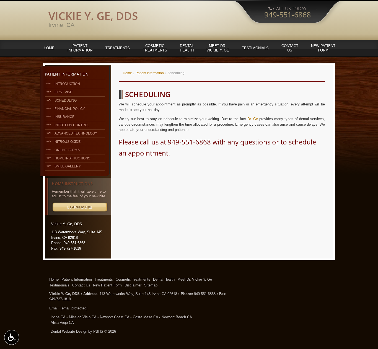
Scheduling (66, 100)
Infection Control (72, 125)
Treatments (117, 48)
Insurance (64, 116)
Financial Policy (70, 108)
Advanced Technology (76, 133)
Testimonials (255, 48)
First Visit (64, 92)
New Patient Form (107, 285)
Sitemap (150, 285)
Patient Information (150, 73)
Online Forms (67, 150)
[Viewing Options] (11, 337)
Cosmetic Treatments (133, 279)
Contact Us (81, 285)
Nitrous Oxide (68, 141)
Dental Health (164, 279)
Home (49, 48)
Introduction (67, 84)
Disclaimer (133, 285)
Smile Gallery (68, 166)
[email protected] (74, 308)
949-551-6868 (189, 142)
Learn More (87, 207)
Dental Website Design (69, 331)
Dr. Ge (252, 119)
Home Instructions (72, 158)
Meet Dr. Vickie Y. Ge (194, 279)
